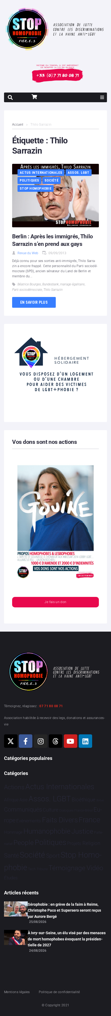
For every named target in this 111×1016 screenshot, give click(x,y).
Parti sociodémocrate (27, 290)
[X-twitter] (11, 741)
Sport (53, 855)
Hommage (13, 832)
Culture (50, 810)
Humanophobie (46, 831)
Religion (91, 843)
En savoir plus (34, 302)
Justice (82, 831)
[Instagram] (40, 741)
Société (51, 180)
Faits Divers (60, 820)
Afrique (11, 799)
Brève (100, 800)
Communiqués (23, 809)
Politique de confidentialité (59, 992)
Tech (32, 869)
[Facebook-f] (25, 741)
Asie (23, 799)
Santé (11, 855)
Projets (74, 843)
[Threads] (55, 741)
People (23, 843)
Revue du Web (28, 253)
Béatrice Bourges (29, 284)
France (89, 820)
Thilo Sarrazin (53, 290)
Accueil (17, 124)
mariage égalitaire (72, 284)
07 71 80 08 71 (51, 706)
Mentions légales (17, 992)
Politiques (29, 180)
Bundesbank (50, 284)
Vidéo (94, 868)
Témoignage (66, 868)
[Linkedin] (85, 741)
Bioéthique (83, 800)
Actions (14, 787)
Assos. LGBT (78, 173)
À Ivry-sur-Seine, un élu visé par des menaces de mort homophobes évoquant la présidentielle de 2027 (67, 939)
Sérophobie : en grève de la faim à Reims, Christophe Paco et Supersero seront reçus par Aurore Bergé (64, 910)
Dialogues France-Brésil (76, 810)
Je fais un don (55, 602)
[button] (102, 97)
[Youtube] (70, 741)
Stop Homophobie (35, 188)
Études (11, 877)
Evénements (28, 820)
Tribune (42, 869)
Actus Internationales (41, 173)
